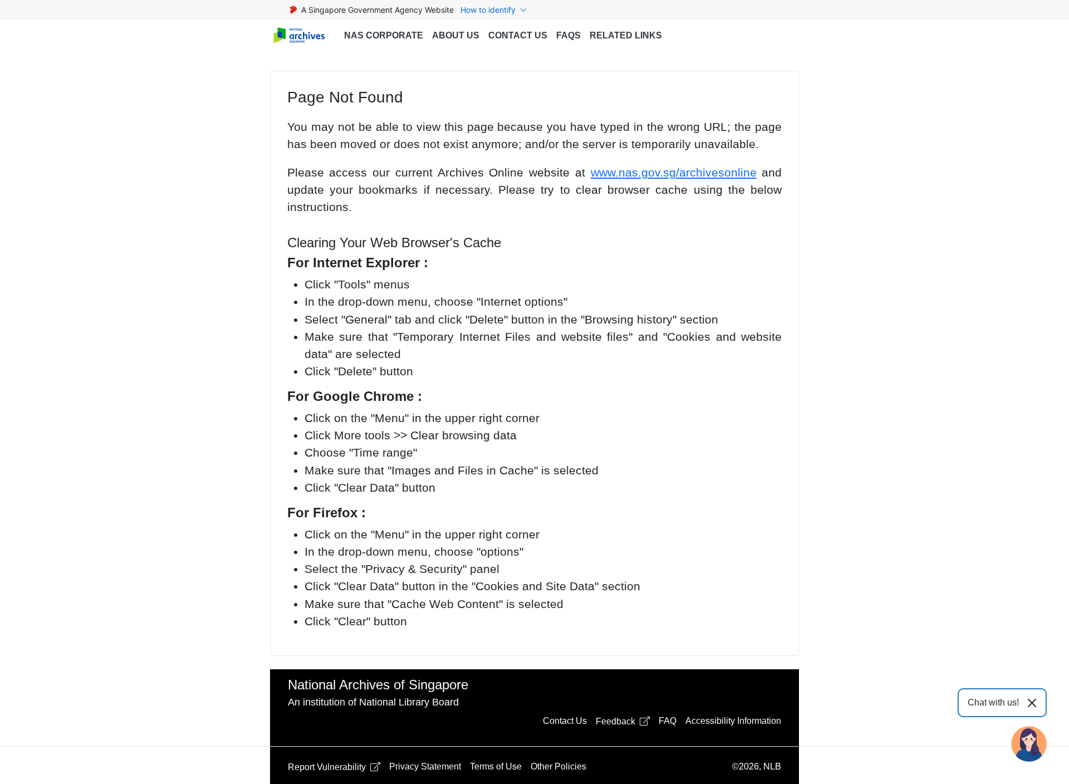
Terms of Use (496, 766)
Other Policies (558, 766)
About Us (455, 35)
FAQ (667, 721)
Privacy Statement (425, 766)
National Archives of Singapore (378, 684)
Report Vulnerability (328, 767)
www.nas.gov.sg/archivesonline (674, 172)
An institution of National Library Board (373, 702)
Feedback (617, 721)
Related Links (626, 35)
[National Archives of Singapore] (298, 36)
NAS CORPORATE (383, 35)
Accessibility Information (733, 721)
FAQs (568, 35)
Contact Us (517, 35)
